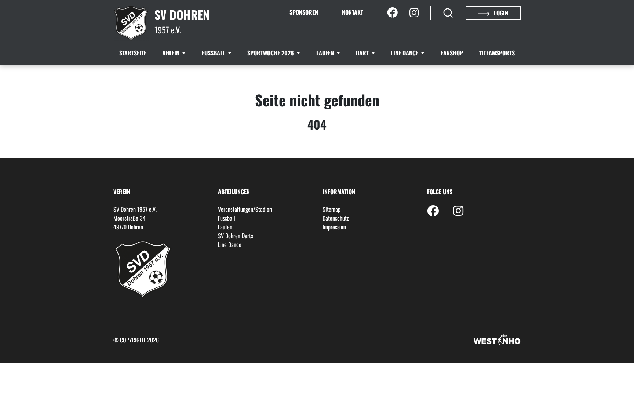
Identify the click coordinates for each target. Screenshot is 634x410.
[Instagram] (414, 13)
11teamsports (497, 52)
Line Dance (405, 52)
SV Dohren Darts (235, 235)
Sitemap (331, 209)
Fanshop (452, 52)
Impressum (334, 226)
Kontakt (352, 12)
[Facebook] (392, 13)
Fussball (214, 52)
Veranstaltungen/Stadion (245, 209)
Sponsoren (303, 12)
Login (500, 12)
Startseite (132, 52)
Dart (363, 52)
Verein (172, 52)
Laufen (325, 52)
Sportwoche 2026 (271, 52)
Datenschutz (336, 218)
